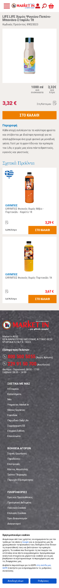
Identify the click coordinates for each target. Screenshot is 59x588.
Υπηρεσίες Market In (18, 404)
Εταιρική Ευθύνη (15, 430)
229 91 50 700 (20, 364)
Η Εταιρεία (13, 388)
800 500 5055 (19, 356)
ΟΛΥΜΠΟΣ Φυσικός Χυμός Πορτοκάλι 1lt (28, 277)
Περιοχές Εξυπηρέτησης (20, 479)
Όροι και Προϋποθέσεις (20, 497)
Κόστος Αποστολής (17, 469)
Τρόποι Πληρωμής (17, 474)
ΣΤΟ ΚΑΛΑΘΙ (29, 115)
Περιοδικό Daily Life (18, 420)
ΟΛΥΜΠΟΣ (11, 205)
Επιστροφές (13, 464)
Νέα (9, 399)
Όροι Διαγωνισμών (17, 518)
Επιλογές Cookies (16, 513)
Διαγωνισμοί (14, 523)
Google (25, 542)
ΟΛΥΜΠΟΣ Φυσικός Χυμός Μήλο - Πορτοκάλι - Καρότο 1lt (24, 210)
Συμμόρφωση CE (16, 425)
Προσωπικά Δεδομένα (19, 502)
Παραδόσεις (13, 458)
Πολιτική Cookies (16, 507)
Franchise (12, 415)
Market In (22, 5)
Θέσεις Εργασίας (16, 409)
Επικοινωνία (13, 436)
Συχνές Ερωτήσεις (17, 453)
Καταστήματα (14, 394)
